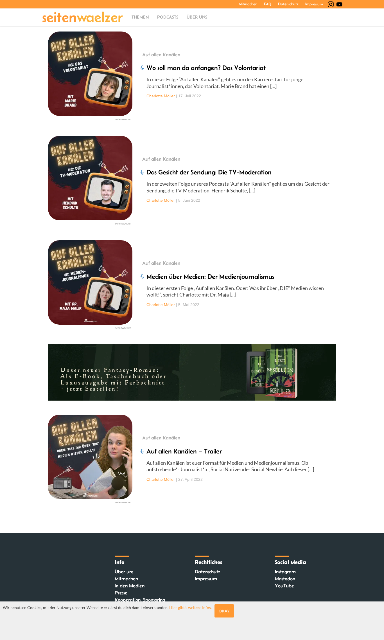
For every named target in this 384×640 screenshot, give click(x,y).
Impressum (314, 4)
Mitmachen (248, 4)
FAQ (267, 4)
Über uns (197, 17)
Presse (121, 593)
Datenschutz (288, 4)
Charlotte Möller (160, 96)
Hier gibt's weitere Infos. (190, 607)
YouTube (284, 586)
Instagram (285, 571)
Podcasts (167, 17)
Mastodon (285, 578)
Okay (224, 610)
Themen (140, 17)
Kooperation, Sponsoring (140, 600)
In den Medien (129, 586)
